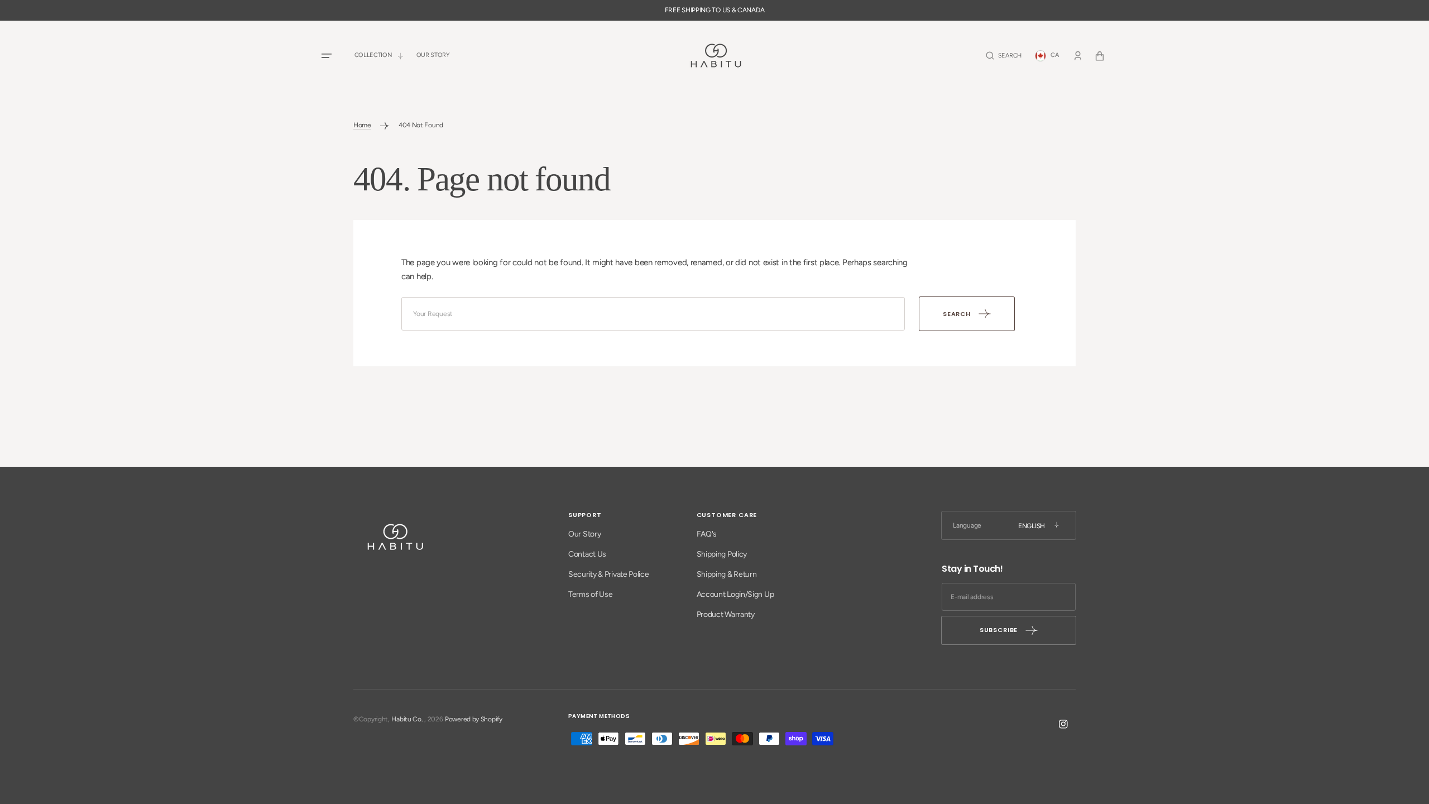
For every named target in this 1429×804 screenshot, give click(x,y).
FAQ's (707, 534)
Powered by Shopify (473, 719)
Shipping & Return (727, 574)
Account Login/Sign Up (735, 594)
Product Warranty (726, 614)
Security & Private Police (608, 574)
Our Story (584, 534)
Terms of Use (590, 594)
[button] (1004, 55)
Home (362, 125)
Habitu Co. (407, 719)
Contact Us (587, 554)
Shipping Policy (722, 554)
